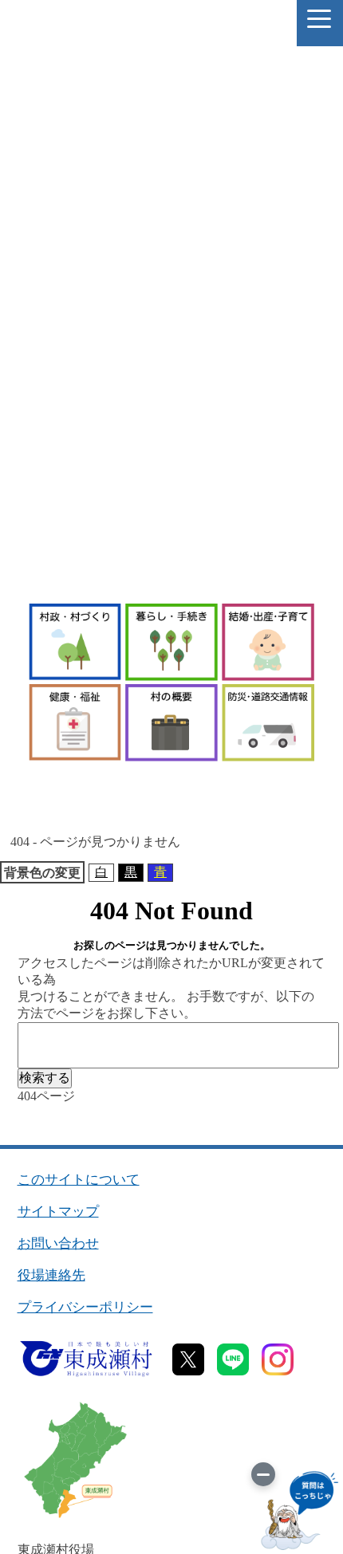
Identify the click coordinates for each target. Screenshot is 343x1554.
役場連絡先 (51, 1275)
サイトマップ (58, 1211)
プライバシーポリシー (85, 1307)
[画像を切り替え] (263, 1474)
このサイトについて (79, 1179)
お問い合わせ (58, 1243)
